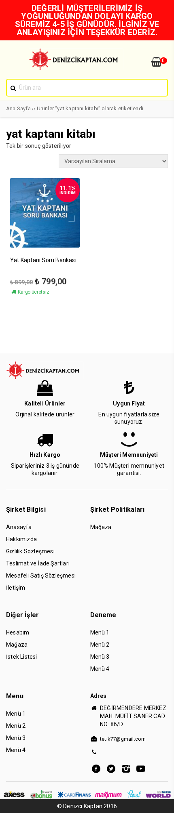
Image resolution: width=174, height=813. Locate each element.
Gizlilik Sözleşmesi (30, 551)
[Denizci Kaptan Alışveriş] (76, 68)
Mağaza (101, 527)
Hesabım (17, 632)
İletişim (15, 587)
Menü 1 (100, 632)
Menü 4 (100, 669)
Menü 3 (100, 656)
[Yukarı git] (160, 799)
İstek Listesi (21, 656)
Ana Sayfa (18, 108)
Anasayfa (19, 527)
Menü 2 (100, 644)
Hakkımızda (21, 539)
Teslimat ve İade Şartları (38, 563)
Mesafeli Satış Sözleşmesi (41, 575)
